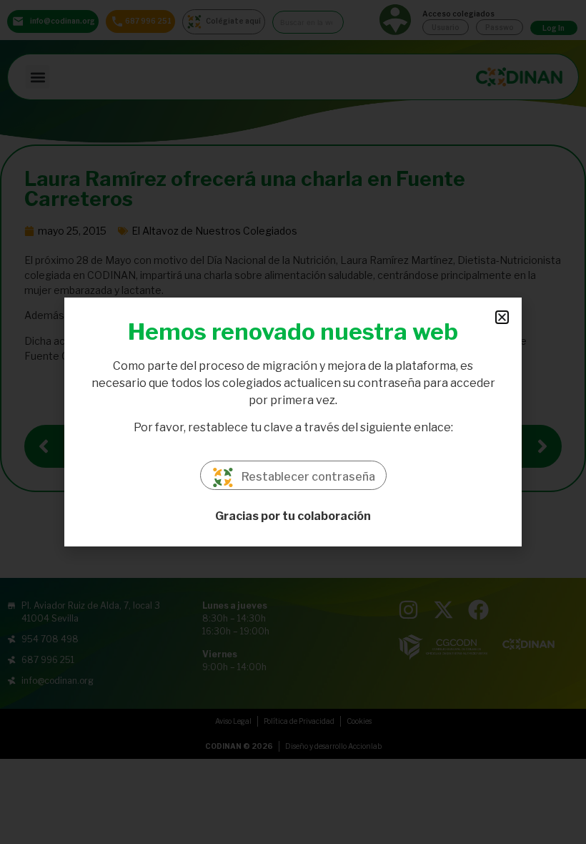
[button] (502, 317)
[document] (293, 422)
